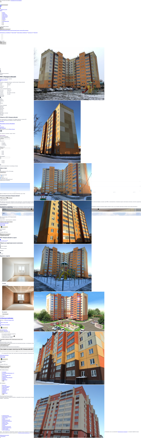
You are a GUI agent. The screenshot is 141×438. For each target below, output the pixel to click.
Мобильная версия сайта (4, 435)
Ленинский (35, 32)
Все (3, 380)
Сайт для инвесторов (6, 429)
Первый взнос (2, 146)
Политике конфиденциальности (24, 432)
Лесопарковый (4, 393)
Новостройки (4, 14)
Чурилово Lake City (5, 389)
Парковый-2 (4, 390)
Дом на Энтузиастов (6, 386)
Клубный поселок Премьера (7, 377)
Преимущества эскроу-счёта (17, 339)
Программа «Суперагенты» (7, 421)
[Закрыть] (1, 1)
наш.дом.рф (6, 330)
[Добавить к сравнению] (1, 27)
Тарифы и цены (5, 422)
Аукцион (3, 418)
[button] (2, 30)
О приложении (2, 436)
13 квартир (2, 126)
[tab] (3, 172)
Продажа (4, 13)
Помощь (3, 425)
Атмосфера (4, 372)
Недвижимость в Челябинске (5, 32)
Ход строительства (3, 329)
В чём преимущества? (4, 345)
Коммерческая (4, 16)
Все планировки (3, 128)
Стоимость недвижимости (5, 137)
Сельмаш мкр (30, 32)
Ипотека (3, 18)
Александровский (5, 387)
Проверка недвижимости (6, 427)
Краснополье (4, 376)
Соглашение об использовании (16, 0)
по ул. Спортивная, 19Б (6, 375)
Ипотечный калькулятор (6, 426)
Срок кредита (2, 156)
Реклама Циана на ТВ (6, 419)
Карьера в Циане (5, 428)
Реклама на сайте (5, 423)
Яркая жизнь (4, 388)
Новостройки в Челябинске (22, 32)
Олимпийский (4, 379)
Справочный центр (5, 415)
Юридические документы (6, 416)
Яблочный (4, 391)
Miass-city (4, 374)
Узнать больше (12, 129)
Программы (2, 140)
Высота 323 (4, 385)
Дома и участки (5, 15)
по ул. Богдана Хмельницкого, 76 (8, 373)
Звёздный (4, 378)
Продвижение (4, 424)
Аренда (3, 12)
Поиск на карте (5, 417)
